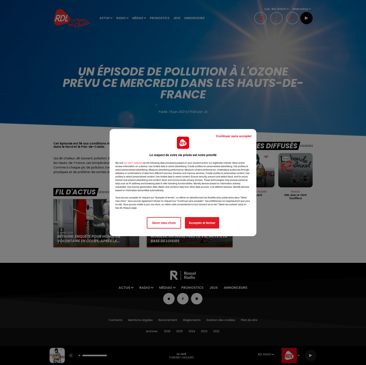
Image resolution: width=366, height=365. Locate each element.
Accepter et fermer (202, 223)
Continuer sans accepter (234, 136)
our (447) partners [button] (133, 162)
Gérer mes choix (164, 223)
